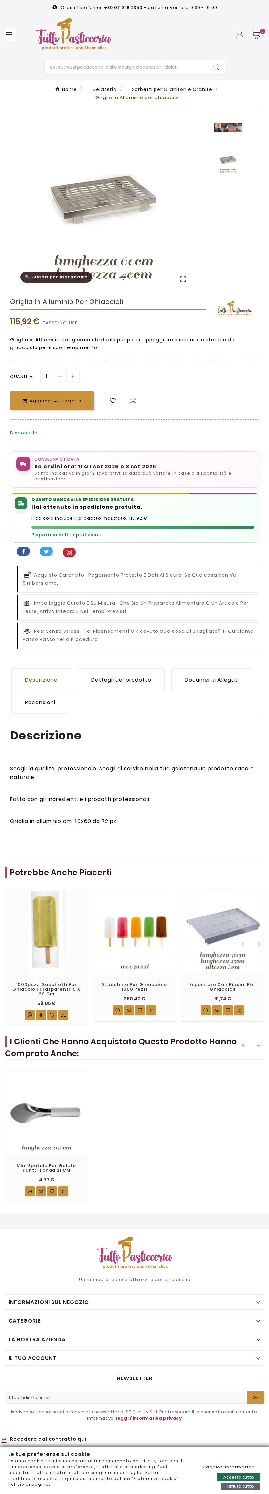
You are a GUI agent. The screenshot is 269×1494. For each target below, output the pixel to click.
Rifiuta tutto (240, 1486)
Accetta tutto (238, 1477)
